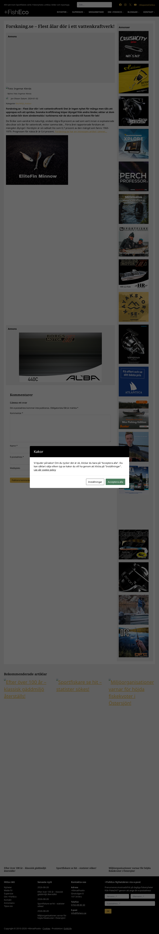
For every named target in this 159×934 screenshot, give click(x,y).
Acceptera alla (115, 481)
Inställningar (95, 481)
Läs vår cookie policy (45, 469)
